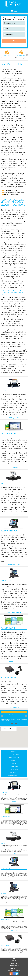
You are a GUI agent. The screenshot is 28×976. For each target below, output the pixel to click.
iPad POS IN (14, 515)
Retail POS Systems (14, 754)
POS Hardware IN (14, 707)
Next (27, 55)
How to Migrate (14, 772)
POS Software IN (14, 662)
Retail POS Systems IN (14, 612)
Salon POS (14, 711)
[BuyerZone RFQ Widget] (14, 31)
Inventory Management (14, 775)
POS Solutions (14, 966)
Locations (14, 963)
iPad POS (14, 763)
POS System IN (14, 418)
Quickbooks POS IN (14, 467)
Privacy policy (14, 968)
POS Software (14, 766)
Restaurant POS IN (14, 564)
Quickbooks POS (14, 757)
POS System (14, 751)
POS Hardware (14, 769)
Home (14, 961)
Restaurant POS (14, 760)
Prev (2, 716)
